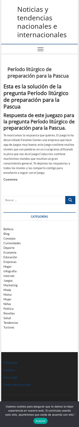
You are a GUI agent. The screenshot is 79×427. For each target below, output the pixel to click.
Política (8, 308)
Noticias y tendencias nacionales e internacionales (42, 22)
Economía (9, 252)
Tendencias (10, 322)
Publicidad (10, 362)
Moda (7, 290)
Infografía (10, 271)
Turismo (8, 327)
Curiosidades (12, 243)
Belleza (8, 229)
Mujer (7, 299)
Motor (7, 294)
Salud (7, 318)
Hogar (7, 266)
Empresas (10, 262)
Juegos (8, 280)
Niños (7, 304)
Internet (9, 276)
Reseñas (9, 313)
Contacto (9, 370)
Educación (10, 257)
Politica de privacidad (17, 384)
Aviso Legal (10, 377)
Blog (6, 233)
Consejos (9, 238)
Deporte (9, 248)
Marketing (10, 285)
